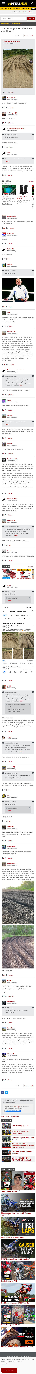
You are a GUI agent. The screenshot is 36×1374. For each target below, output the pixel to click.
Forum (33, 8)
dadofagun (11, 113)
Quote (12, 92)
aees (8, 152)
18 (4, 364)
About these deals (6, 183)
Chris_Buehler (12, 499)
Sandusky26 (11, 216)
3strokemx (10, 826)
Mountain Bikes (17, 1356)
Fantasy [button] (16, 8)
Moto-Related (16, 23)
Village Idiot (11, 97)
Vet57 (9, 400)
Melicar (9, 264)
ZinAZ (9, 550)
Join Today (23, 12)
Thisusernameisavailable (11, 41)
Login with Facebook (13, 1110)
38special (10, 1054)
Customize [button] (4, 1364)
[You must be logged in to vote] (3, 92)
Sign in (31, 12)
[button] (2, 1092)
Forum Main (5, 23)
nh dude (10, 767)
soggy (9, 737)
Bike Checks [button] (5, 8)
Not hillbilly (11, 1001)
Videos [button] (25, 8)
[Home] (18, 3)
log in (19, 1106)
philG (9, 686)
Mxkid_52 (10, 249)
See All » (31, 181)
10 (4, 307)
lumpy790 (10, 233)
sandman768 (11, 331)
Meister (9, 443)
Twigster (10, 415)
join (15, 1106)
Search (31, 18)
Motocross (27, 1356)
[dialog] (18, 1365)
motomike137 (11, 846)
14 (4, 975)
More (7, 161)
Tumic (9, 312)
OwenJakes (11, 1028)
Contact (8, 1356)
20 (4, 107)
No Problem (9, 1370)
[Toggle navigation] (3, 4)
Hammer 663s (11, 863)
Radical (9, 980)
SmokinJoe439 (12, 459)
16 (4, 228)
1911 (8, 795)
